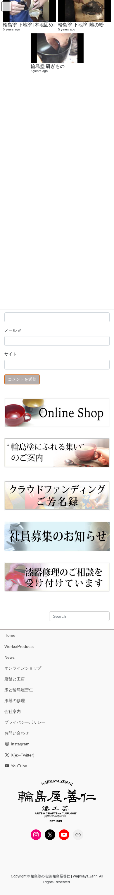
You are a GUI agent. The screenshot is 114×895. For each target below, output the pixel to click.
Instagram (20, 744)
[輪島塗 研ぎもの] (57, 48)
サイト (10, 354)
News (9, 657)
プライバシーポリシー (24, 722)
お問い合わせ (16, 733)
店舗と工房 (14, 679)
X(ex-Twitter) (22, 755)
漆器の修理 (14, 700)
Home (9, 635)
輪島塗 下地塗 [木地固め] (28, 24)
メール (13, 330)
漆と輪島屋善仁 (18, 689)
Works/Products (19, 646)
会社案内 (12, 711)
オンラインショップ (22, 668)
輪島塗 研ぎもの (48, 66)
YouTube (18, 766)
